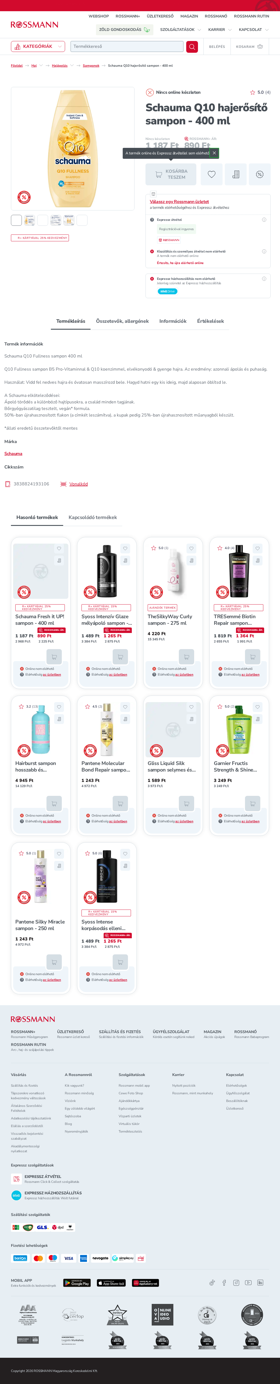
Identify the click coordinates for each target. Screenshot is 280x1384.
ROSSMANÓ (216, 16)
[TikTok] (212, 1282)
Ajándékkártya (129, 1101)
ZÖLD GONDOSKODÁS (120, 29)
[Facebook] (224, 1282)
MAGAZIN (189, 16)
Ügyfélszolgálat (238, 1093)
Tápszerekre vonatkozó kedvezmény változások (28, 1095)
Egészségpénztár (131, 1108)
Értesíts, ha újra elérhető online (180, 263)
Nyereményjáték (76, 1131)
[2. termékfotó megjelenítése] (29, 220)
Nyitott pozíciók (184, 1085)
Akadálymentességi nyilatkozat (25, 1148)
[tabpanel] (140, 414)
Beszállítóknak (237, 1101)
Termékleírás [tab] (70, 321)
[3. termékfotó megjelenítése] (42, 220)
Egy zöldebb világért (80, 1108)
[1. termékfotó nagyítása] (73, 148)
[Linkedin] (260, 1282)
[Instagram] (236, 1282)
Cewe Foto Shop (131, 1093)
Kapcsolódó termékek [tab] (93, 517)
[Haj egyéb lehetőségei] (41, 65)
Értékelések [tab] (210, 321)
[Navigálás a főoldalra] (34, 24)
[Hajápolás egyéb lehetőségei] (72, 65)
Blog (68, 1124)
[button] (181, 30)
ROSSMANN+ (128, 16)
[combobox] (127, 46)
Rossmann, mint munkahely (192, 1093)
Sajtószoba (73, 1116)
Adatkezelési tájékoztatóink (31, 1118)
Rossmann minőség (79, 1093)
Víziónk (70, 1101)
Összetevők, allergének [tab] (122, 321)
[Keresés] (192, 47)
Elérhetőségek (236, 1085)
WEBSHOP (99, 16)
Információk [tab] (172, 321)
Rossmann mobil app (134, 1085)
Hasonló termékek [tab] (37, 517)
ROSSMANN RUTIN (251, 16)
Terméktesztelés (130, 1131)
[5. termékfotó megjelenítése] (68, 220)
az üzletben (52, 674)
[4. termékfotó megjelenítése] (55, 220)
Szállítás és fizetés (24, 1085)
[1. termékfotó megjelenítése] (16, 220)
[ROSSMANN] (33, 1019)
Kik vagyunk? (74, 1085)
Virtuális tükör (129, 1124)
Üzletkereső (235, 1108)
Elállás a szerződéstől (27, 1126)
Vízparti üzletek (130, 1116)
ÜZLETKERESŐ (160, 16)
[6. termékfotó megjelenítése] (82, 220)
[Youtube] (248, 1282)
